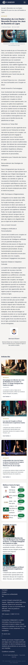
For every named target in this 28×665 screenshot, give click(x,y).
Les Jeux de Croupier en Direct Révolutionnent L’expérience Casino (13, 568)
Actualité (4, 16)
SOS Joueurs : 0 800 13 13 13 (10, 614)
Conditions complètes (8, 651)
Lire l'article (7, 396)
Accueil (3, 8)
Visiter (21, 490)
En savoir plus (6, 634)
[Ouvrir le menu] (24, 2)
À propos (4, 590)
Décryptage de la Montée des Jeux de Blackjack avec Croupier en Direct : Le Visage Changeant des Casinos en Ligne (14, 540)
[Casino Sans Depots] (8, 2)
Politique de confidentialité (9, 594)
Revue (19, 492)
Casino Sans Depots (12, 655)
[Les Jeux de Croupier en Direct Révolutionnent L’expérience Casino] (14, 560)
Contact (4, 592)
